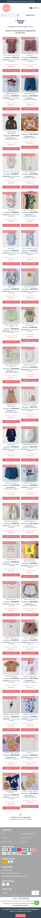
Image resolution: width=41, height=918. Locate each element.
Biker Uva (30, 55)
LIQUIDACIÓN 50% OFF (27, 834)
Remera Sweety (11, 599)
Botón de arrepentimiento (20, 905)
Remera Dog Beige (11, 676)
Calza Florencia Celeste (30, 248)
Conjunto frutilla (30, 521)
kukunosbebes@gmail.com (13, 873)
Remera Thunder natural (11, 714)
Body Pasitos (11, 444)
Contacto (23, 842)
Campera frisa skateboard (11, 132)
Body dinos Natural (30, 365)
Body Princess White (29, 444)
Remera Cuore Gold (11, 638)
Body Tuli (30, 753)
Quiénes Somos (25, 838)
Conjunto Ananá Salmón (11, 753)
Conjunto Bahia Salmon (29, 791)
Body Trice (11, 248)
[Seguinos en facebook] (7, 884)
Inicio (3, 834)
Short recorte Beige (11, 521)
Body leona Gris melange (11, 172)
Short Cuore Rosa (30, 638)
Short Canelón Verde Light (11, 326)
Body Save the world (29, 714)
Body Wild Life (29, 325)
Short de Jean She (11, 483)
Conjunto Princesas (29, 676)
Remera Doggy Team (29, 483)
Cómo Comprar (7, 842)
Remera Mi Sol (11, 560)
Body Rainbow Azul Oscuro (11, 792)
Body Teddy (11, 287)
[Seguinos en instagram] (3, 884)
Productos (5, 838)
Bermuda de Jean (29, 93)
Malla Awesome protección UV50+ (30, 560)
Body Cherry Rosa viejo (11, 55)
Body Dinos (11, 210)
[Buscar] (18, 15)
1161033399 (8, 870)
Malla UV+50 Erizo (30, 132)
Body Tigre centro (30, 287)
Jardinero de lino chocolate (11, 405)
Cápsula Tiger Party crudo (11, 365)
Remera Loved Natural (30, 405)
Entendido (20, 915)
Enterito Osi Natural (29, 172)
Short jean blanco (30, 599)
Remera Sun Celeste (11, 93)
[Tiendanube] (20, 899)
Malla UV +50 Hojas (29, 210)
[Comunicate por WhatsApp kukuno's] (36, 903)
